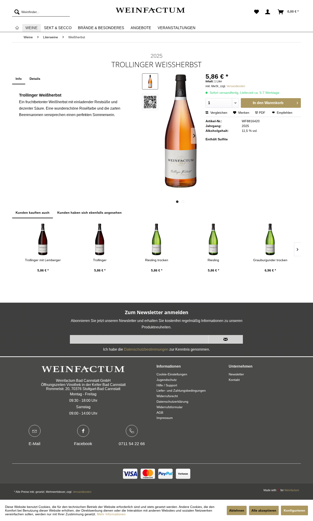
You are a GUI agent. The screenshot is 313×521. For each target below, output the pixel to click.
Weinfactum (291, 490)
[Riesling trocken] (156, 239)
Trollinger (100, 260)
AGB (159, 412)
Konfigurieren (294, 510)
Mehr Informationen (111, 514)
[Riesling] (213, 239)
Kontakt (234, 380)
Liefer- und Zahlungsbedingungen (181, 390)
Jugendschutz (166, 380)
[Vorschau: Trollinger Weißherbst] (150, 81)
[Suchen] (15, 12)
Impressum (164, 418)
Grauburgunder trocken (270, 260)
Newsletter (236, 374)
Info (19, 78)
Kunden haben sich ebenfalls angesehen (89, 212)
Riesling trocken (156, 260)
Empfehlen (284, 112)
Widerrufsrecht (167, 396)
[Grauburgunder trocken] (270, 239)
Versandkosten (236, 86)
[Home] (17, 28)
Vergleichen (218, 112)
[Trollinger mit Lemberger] (43, 239)
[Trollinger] (100, 239)
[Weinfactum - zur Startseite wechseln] (150, 13)
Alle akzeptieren (263, 510)
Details (35, 78)
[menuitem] (41, 12)
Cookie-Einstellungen (171, 374)
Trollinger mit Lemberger (43, 260)
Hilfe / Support (166, 385)
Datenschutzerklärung (172, 401)
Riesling (213, 260)
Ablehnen (236, 510)
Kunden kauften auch (32, 212)
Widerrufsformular (169, 407)
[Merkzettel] (256, 12)
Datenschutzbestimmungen (146, 349)
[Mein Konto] (268, 12)
